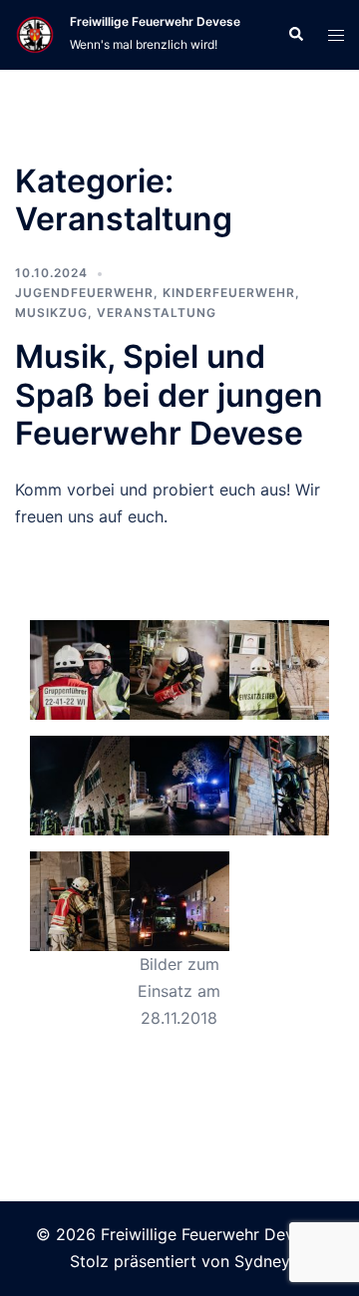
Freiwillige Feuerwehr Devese (155, 21)
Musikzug (51, 312)
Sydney (262, 1261)
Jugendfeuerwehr (84, 292)
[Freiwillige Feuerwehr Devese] (35, 35)
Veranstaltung (156, 312)
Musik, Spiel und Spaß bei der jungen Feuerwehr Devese (169, 395)
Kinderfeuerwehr (229, 292)
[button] (295, 35)
